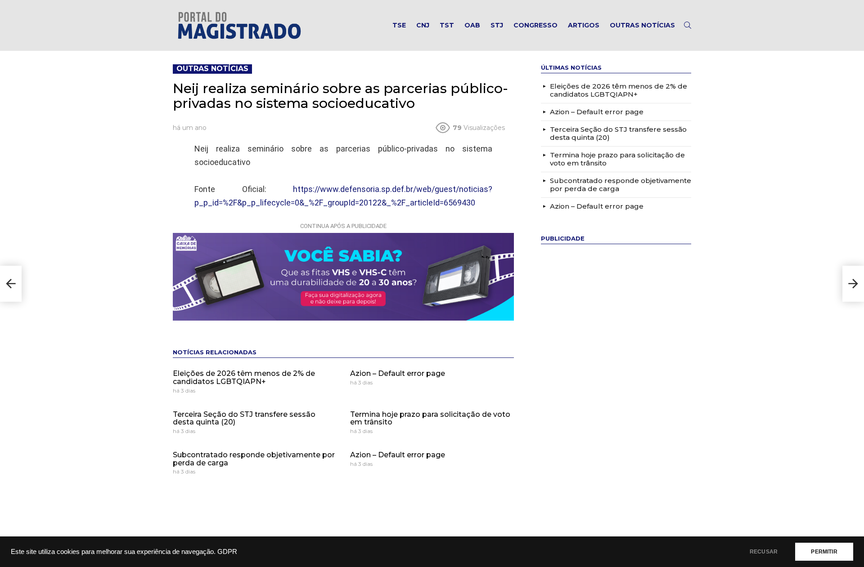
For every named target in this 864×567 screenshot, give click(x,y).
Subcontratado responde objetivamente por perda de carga (254, 459)
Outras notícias (642, 25)
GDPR (227, 551)
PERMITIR (824, 552)
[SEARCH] (687, 25)
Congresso (535, 25)
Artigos (583, 25)
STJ (496, 25)
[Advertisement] (608, 388)
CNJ (422, 25)
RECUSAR (764, 552)
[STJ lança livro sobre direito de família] (11, 284)
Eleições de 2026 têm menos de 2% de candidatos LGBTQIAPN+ (244, 377)
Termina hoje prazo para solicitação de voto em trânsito (430, 418)
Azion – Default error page (397, 373)
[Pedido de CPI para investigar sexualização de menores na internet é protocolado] (853, 284)
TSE (399, 25)
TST (447, 25)
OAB (472, 25)
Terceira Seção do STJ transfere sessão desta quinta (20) (244, 418)
